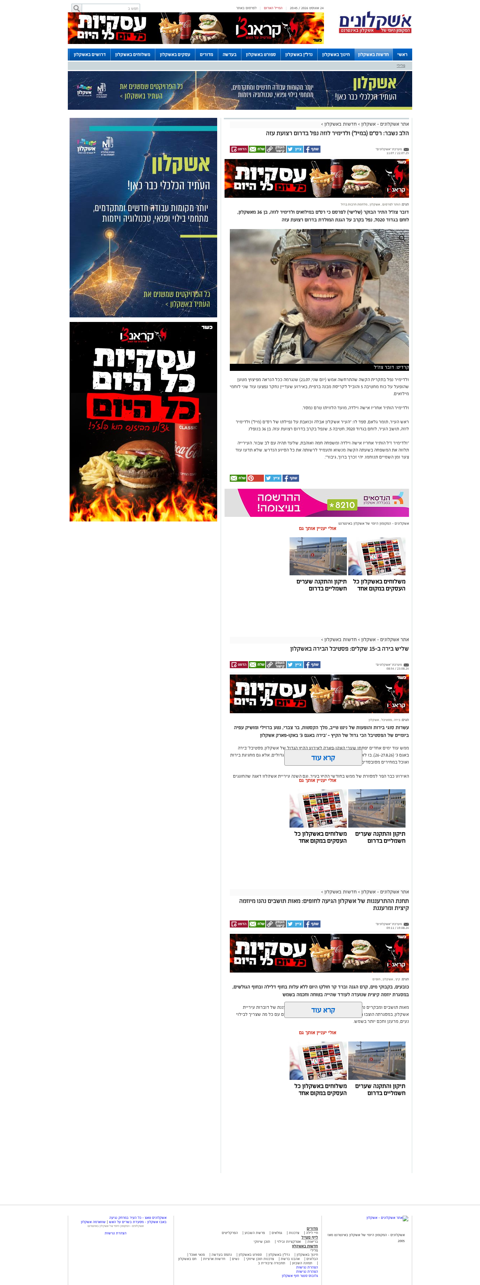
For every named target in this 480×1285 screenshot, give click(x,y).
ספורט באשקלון (261, 54)
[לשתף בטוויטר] (294, 152)
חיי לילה (312, 1232)
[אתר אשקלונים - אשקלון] (387, 1217)
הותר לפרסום (391, 204)
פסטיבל (386, 720)
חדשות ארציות (213, 1258)
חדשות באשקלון (373, 54)
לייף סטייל (309, 1237)
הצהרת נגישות (307, 1267)
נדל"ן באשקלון (299, 54)
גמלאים (277, 1232)
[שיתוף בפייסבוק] (311, 152)
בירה (396, 720)
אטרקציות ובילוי (289, 1241)
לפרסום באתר (246, 8)
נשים (235, 1258)
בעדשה (229, 54)
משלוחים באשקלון (132, 54)
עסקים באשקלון (175, 54)
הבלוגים (312, 1258)
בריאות (312, 1241)
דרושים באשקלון (90, 54)
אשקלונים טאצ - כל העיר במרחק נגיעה (138, 1217)
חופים (376, 979)
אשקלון (374, 204)
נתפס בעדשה (221, 1254)
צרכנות (294, 1232)
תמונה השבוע (302, 1263)
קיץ (397, 979)
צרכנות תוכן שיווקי (260, 1258)
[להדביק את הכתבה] (255, 480)
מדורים (206, 54)
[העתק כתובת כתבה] (275, 152)
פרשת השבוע (255, 1232)
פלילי (401, 65)
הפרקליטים (230, 1232)
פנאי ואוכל (197, 1254)
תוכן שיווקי (262, 1241)
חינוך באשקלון (336, 54)
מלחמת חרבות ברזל (354, 204)
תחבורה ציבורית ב (271, 1263)
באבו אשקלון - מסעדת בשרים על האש (138, 1222)
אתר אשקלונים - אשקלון (384, 124)
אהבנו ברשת (290, 1258)
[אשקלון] (375, 32)
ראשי (402, 54)
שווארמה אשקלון (93, 1222)
